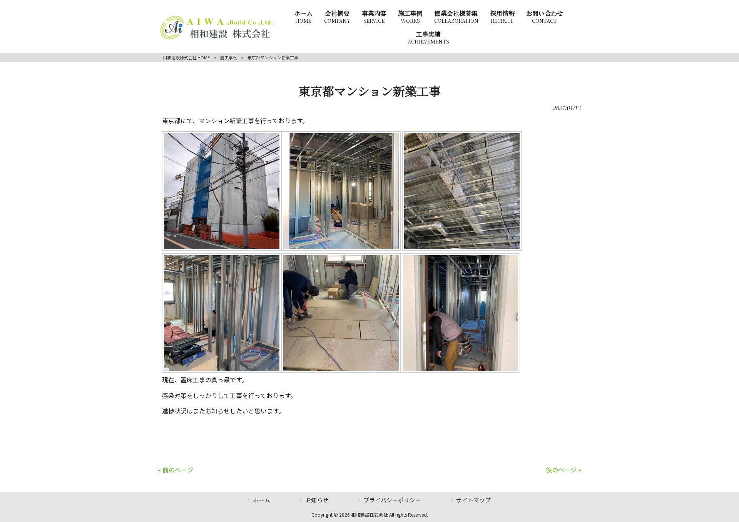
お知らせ (316, 500)
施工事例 (228, 57)
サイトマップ (473, 500)
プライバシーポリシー (392, 500)
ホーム (261, 500)
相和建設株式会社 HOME (186, 57)
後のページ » (563, 469)
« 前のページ (175, 469)
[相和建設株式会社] (217, 38)
